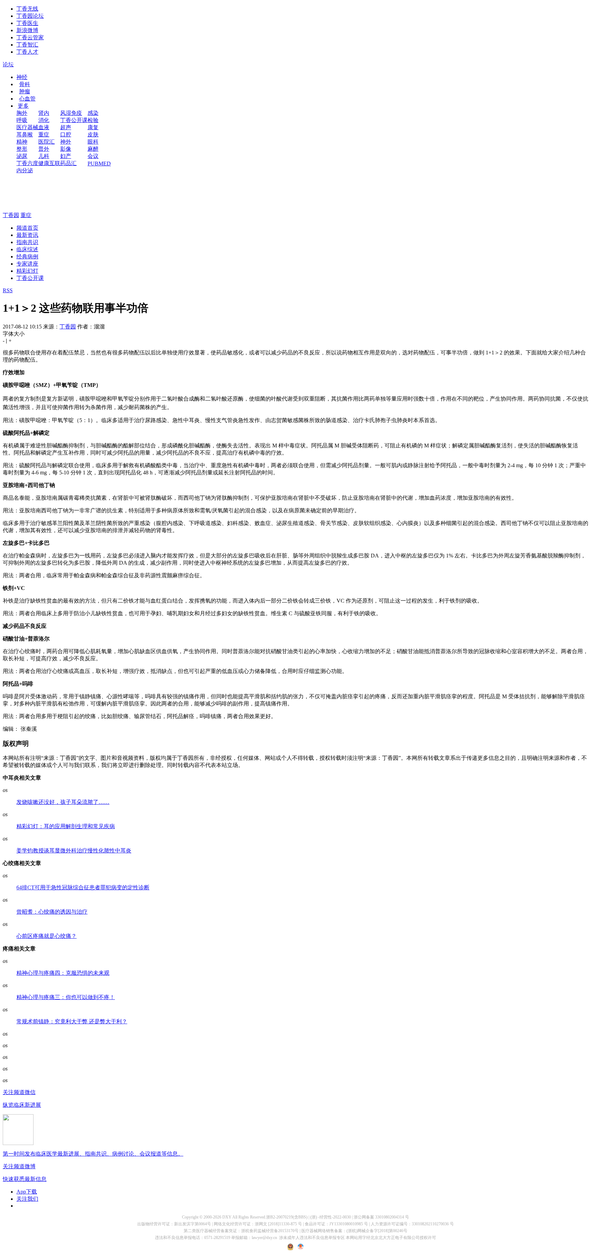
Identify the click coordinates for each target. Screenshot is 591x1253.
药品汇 (68, 163)
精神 (21, 142)
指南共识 (27, 242)
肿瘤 (24, 91)
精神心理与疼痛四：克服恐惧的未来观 (62, 973)
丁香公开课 (74, 120)
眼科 (93, 142)
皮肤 (93, 134)
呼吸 (21, 120)
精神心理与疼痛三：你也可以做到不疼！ (65, 997)
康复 (93, 127)
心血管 (27, 99)
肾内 (43, 113)
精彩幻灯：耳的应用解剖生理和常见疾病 (65, 826)
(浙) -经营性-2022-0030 (330, 1217)
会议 (93, 156)
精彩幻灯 (27, 271)
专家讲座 (27, 264)
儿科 (43, 156)
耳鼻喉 (24, 134)
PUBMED (99, 163)
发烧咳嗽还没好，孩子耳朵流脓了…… (62, 802)
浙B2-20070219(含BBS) (286, 1217)
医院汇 (46, 142)
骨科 (24, 84)
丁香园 (11, 215)
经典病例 (27, 256)
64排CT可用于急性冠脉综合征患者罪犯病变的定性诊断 (82, 887)
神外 (65, 142)
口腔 (65, 134)
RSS (8, 290)
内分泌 (24, 170)
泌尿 (21, 156)
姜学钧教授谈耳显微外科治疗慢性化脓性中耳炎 (73, 850)
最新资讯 (27, 235)
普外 (43, 149)
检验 (93, 120)
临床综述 (27, 249)
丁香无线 (27, 9)
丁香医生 (27, 23)
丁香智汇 (27, 45)
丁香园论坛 (30, 16)
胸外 (21, 113)
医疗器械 (27, 127)
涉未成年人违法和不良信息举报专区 (312, 1237)
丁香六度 (27, 163)
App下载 (26, 1192)
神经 (21, 77)
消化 (43, 120)
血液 (43, 127)
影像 (65, 149)
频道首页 (27, 228)
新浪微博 (27, 30)
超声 (65, 127)
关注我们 (27, 1199)
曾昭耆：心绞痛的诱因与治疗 (52, 912)
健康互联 (49, 163)
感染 (93, 113)
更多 (23, 106)
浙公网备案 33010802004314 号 (381, 1217)
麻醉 (93, 149)
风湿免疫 (71, 113)
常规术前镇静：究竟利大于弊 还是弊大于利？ (71, 1021)
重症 (43, 134)
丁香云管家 (30, 37)
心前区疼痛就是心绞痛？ (46, 936)
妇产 (65, 156)
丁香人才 (27, 52)
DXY (227, 1217)
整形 (21, 149)
